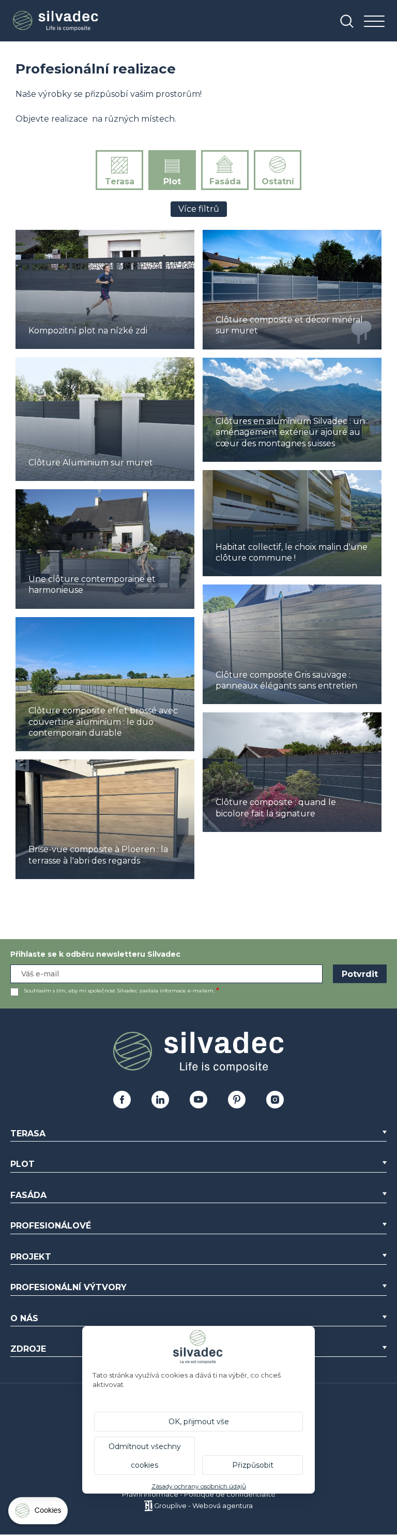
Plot (172, 181)
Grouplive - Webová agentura (203, 1505)
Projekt (30, 1257)
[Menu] (374, 22)
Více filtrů (198, 209)
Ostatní (278, 181)
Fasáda (225, 181)
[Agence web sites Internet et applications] (148, 1505)
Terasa (119, 181)
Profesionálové (50, 1226)
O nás (24, 1318)
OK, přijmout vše (199, 1421)
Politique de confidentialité (230, 1494)
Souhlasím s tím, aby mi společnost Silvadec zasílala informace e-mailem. (119, 990)
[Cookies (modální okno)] (39, 1513)
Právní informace (150, 1494)
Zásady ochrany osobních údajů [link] (198, 1486)
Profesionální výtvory (68, 1287)
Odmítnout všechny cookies (145, 1456)
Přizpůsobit (252, 1465)
